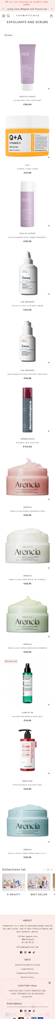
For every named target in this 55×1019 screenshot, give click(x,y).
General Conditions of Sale (27, 965)
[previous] (3, 9)
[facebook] (21, 1010)
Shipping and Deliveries (27, 973)
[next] (52, 9)
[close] (49, 982)
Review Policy (27, 977)
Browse (8, 35)
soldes (26, 4)
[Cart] (51, 15)
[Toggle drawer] (3, 16)
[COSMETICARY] (27, 16)
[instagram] (25, 1010)
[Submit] (46, 1004)
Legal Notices (27, 969)
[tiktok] (34, 1010)
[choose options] (49, 89)
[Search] (8, 15)
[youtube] (30, 1010)
